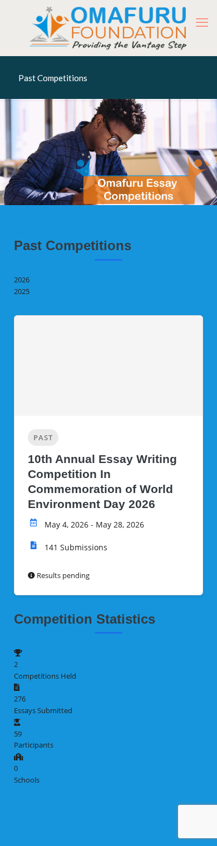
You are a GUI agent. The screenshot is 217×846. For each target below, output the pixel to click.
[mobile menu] (202, 22)
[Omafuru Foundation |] (108, 28)
